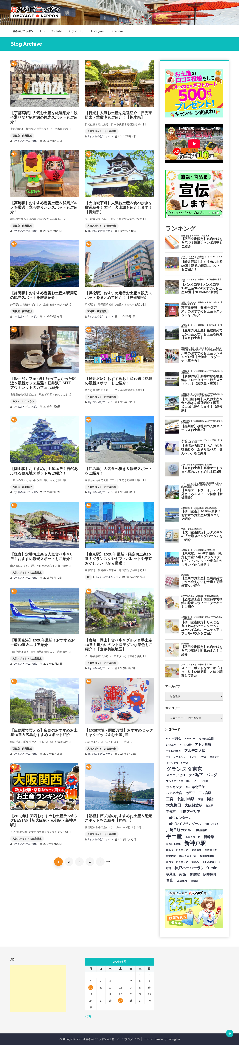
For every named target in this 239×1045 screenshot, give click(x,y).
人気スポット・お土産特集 (101, 131)
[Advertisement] (38, 988)
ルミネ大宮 (174, 793)
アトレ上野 (185, 744)
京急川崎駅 (186, 799)
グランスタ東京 (184, 769)
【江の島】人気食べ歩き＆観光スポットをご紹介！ (118, 470)
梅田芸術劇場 (207, 855)
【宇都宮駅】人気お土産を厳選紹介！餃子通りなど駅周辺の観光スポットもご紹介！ (43, 117)
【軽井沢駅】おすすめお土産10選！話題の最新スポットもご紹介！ (119, 380)
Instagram (97, 31)
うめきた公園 (206, 738)
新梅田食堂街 (173, 843)
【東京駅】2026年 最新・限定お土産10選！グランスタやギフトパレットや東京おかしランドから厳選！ (118, 558)
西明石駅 (195, 874)
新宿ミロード (192, 837)
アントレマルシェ (176, 756)
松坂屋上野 (211, 849)
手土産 (174, 836)
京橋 (200, 799)
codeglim (173, 1039)
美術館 (183, 874)
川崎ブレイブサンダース (183, 824)
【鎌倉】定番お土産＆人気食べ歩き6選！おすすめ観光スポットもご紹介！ (42, 556)
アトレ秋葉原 (173, 750)
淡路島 (195, 861)
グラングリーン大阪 (177, 762)
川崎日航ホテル (178, 830)
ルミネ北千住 (195, 787)
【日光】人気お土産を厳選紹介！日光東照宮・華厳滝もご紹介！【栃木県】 (118, 115)
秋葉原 (171, 874)
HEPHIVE (190, 738)
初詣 (210, 799)
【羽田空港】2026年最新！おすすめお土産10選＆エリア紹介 (42, 642)
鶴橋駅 (194, 880)
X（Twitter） (77, 31)
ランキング (174, 787)
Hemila (158, 1039)
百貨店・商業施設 (22, 135)
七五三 (190, 793)
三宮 (169, 799)
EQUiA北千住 (173, 738)
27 (120, 1000)
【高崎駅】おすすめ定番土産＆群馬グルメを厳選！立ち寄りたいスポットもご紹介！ (43, 207)
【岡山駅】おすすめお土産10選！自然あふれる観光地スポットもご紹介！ (44, 470)
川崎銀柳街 (201, 830)
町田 (168, 868)
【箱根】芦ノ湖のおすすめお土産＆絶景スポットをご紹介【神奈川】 (118, 818)
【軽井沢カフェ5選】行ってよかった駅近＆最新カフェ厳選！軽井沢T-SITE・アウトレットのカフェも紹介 (43, 383)
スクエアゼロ (175, 775)
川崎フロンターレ (179, 818)
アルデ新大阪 (195, 751)
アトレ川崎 (203, 744)
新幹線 (209, 837)
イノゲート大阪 (197, 756)
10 (90, 987)
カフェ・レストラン (23, 401)
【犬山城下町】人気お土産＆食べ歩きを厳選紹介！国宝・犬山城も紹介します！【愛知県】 (118, 207)
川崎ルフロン (212, 823)
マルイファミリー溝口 (178, 780)
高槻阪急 (182, 880)
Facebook (117, 31)
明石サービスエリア (177, 849)
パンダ (212, 775)
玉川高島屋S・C (211, 861)
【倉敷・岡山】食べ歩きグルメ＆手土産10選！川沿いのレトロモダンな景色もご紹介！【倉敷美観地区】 (119, 644)
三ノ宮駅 (205, 793)
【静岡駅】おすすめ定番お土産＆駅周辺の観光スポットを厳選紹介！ (43, 295)
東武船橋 (196, 849)
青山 (170, 880)
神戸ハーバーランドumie (196, 868)
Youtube (56, 31)
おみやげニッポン (23, 31)
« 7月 (88, 1016)
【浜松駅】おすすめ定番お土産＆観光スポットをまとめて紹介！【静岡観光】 (118, 295)
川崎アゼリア (190, 811)
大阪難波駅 (193, 805)
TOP (42, 31)
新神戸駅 (195, 843)
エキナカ (214, 756)
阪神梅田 (209, 874)
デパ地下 (196, 775)
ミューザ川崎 (201, 780)
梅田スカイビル (187, 855)
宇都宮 (171, 812)
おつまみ (171, 744)
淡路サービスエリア (177, 861)
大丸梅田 (173, 805)
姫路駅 (209, 805)
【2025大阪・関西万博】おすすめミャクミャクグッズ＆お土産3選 (119, 732)
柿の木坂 (171, 855)
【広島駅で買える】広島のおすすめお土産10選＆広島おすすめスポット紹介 (43, 732)
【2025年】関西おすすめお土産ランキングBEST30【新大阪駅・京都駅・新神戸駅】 (44, 820)
